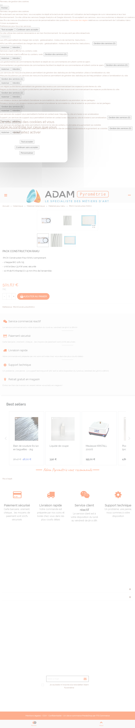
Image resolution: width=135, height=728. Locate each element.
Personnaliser (27, 153)
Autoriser (5, 36)
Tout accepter (7, 29)
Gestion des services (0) (104, 43)
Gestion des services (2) (12, 93)
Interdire (16, 47)
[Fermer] (1, 5)
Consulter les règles (79, 20)
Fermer (4, 8)
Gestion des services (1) (12, 79)
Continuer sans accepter (27, 29)
